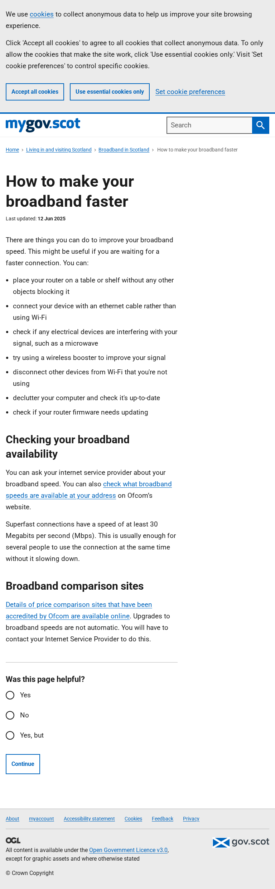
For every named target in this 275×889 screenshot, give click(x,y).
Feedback (162, 819)
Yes (25, 695)
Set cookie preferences (190, 92)
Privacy (191, 819)
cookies (42, 14)
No (24, 715)
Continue (22, 764)
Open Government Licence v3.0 (128, 850)
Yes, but (32, 735)
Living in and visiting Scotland (59, 150)
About (12, 819)
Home (12, 150)
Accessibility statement (89, 819)
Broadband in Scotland (123, 150)
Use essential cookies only (110, 91)
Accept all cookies (34, 91)
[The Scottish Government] (240, 842)
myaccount (41, 819)
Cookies (133, 819)
